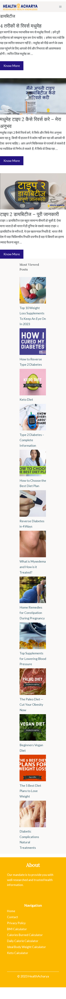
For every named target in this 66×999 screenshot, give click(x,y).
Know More (12, 66)
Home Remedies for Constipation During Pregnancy (32, 612)
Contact (12, 917)
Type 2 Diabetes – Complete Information (32, 440)
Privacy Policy (16, 923)
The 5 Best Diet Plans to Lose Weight (30, 791)
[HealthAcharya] (20, 6)
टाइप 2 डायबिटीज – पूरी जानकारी (29, 214)
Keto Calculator (17, 953)
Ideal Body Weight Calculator (26, 947)
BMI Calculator (17, 929)
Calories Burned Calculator (25, 935)
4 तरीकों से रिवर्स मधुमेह (21, 26)
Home (11, 911)
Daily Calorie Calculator (22, 941)
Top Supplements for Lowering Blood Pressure (33, 658)
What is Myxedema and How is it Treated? (33, 566)
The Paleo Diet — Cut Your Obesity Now (31, 704)
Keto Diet (26, 399)
